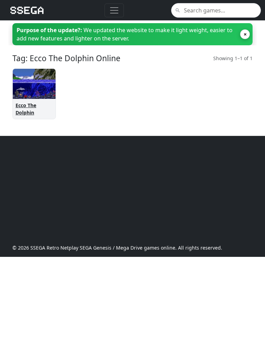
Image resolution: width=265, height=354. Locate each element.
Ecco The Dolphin (26, 109)
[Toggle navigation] (114, 10)
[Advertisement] (132, 190)
